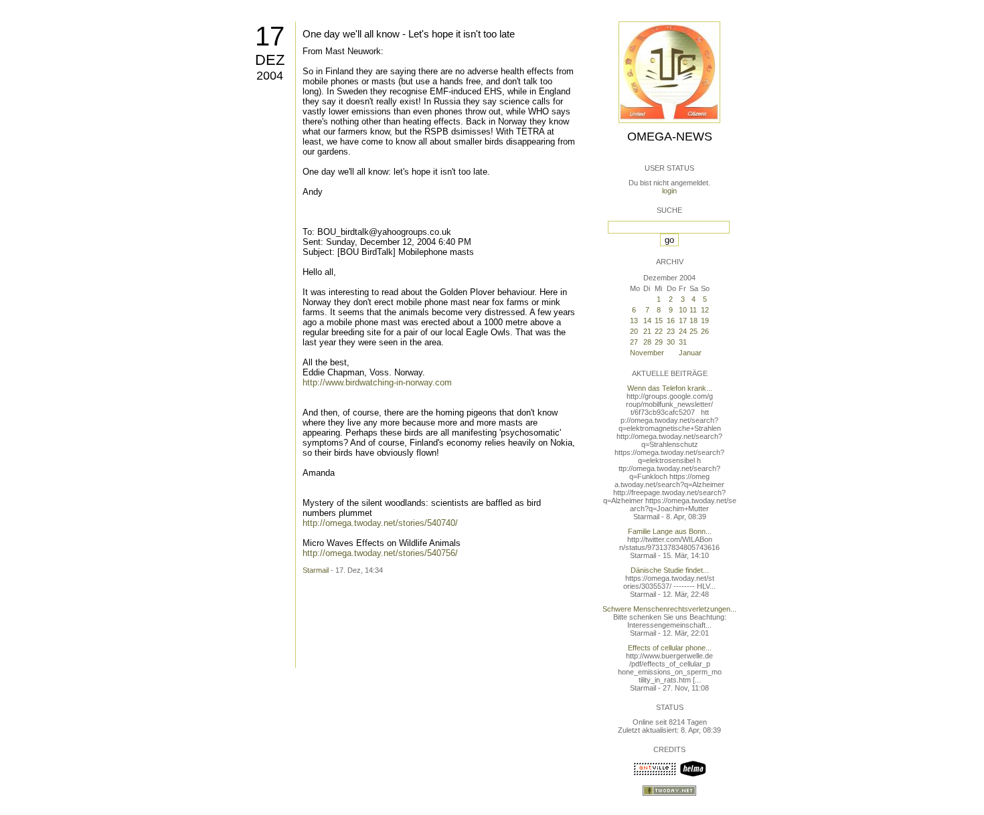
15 (659, 320)
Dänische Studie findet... (670, 570)
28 (647, 342)
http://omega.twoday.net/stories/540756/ (380, 553)
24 (683, 331)
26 (705, 331)
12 (705, 310)
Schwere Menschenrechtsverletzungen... (669, 609)
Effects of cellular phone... (670, 648)
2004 (269, 75)
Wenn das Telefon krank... (669, 388)
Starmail (316, 570)
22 (659, 331)
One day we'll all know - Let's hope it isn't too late (409, 33)
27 (634, 342)
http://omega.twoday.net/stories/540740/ (380, 523)
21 (647, 331)
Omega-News (669, 136)
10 (683, 310)
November (647, 353)
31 (683, 342)
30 (671, 342)
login (669, 191)
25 (693, 331)
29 (659, 342)
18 (693, 320)
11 (693, 310)
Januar (690, 353)
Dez (269, 60)
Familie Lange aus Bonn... (670, 531)
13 (634, 320)
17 (269, 36)
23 (671, 331)
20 (634, 331)
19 (705, 320)
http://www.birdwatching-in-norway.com (377, 382)
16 (671, 320)
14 (647, 320)
